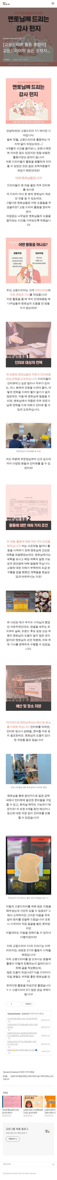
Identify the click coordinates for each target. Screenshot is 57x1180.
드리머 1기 (25, 1013)
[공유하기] (14, 1004)
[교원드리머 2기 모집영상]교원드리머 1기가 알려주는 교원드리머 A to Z (22, 1034)
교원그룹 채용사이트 (10, 1169)
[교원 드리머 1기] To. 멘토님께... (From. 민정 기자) (21, 1042)
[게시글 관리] (18, 1004)
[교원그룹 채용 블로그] (6, 3)
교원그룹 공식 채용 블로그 (16, 1133)
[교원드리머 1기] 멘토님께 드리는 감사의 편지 (22, 1025)
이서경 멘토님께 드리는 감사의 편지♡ (22, 1018)
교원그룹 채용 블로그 (17, 1128)
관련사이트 (7, 1164)
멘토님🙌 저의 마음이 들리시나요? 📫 (22, 1050)
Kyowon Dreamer (14, 1013)
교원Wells (7, 1174)
